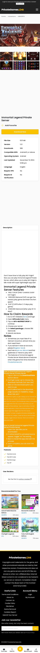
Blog (35, 651)
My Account (28, 651)
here (25, 317)
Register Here (19, 348)
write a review (24, 479)
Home (3, 16)
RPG (2, 536)
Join (35, 628)
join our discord (22, 350)
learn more (20, 3)
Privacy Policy (30, 632)
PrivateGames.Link (15, 362)
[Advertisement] (20, 94)
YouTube (4, 651)
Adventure (12, 16)
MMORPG (21, 16)
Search (12, 651)
